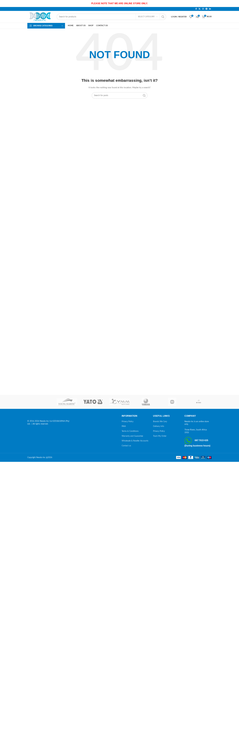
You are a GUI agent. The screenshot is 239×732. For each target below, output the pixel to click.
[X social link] (199, 9)
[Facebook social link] (196, 9)
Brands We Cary (160, 422)
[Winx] (198, 402)
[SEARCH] (163, 17)
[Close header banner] (235, 3)
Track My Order (159, 436)
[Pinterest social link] (206, 9)
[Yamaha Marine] (146, 402)
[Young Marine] (67, 402)
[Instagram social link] (203, 9)
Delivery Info (158, 426)
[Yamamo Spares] (119, 402)
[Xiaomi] (172, 402)
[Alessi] (40, 402)
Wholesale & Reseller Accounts (135, 441)
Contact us (126, 446)
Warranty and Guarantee (132, 436)
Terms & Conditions (130, 431)
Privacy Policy (127, 422)
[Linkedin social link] (210, 9)
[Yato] (93, 402)
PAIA (124, 426)
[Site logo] (40, 17)
